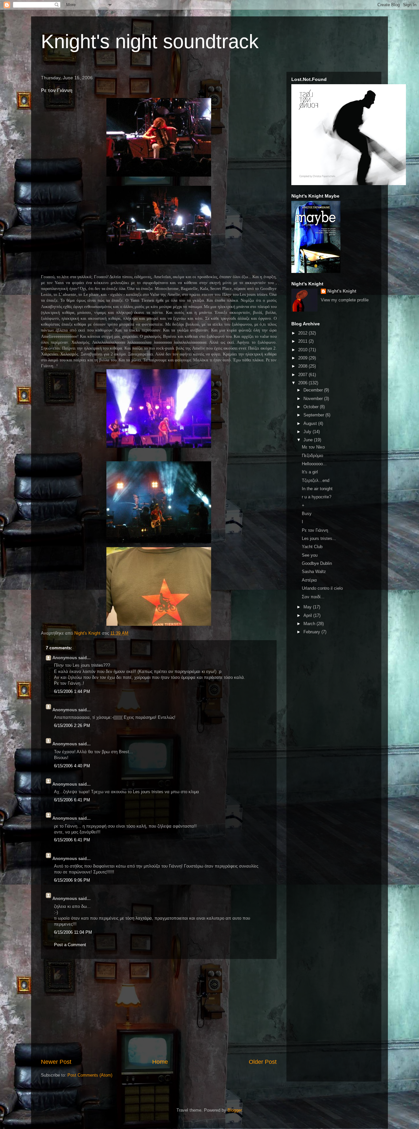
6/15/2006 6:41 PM (72, 799)
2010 (303, 349)
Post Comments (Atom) (89, 1075)
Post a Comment (70, 944)
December (313, 390)
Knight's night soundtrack (150, 41)
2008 (303, 366)
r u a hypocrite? (316, 496)
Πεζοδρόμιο (312, 455)
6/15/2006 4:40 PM (72, 765)
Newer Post (56, 1062)
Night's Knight (341, 291)
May (308, 606)
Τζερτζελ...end (315, 480)
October (311, 406)
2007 (303, 374)
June (308, 439)
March (310, 623)
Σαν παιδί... (313, 596)
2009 (303, 357)
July (308, 431)
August (310, 423)
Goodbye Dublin (317, 563)
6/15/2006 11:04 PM (73, 932)
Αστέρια (309, 580)
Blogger (235, 1110)
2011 (303, 341)
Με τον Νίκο (313, 447)
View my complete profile (345, 299)
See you (310, 555)
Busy (307, 513)
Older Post (263, 1062)
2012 (303, 333)
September (314, 414)
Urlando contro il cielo (322, 588)
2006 (303, 382)
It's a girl (310, 471)
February (312, 631)
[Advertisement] (159, 1008)
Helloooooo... (314, 463)
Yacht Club (312, 546)
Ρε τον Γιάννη (315, 530)
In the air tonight (317, 488)
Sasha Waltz (314, 571)
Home (160, 1062)
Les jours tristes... (319, 538)
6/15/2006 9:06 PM (72, 880)
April (308, 615)
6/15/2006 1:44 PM (72, 691)
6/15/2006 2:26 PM (72, 725)
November (313, 398)
